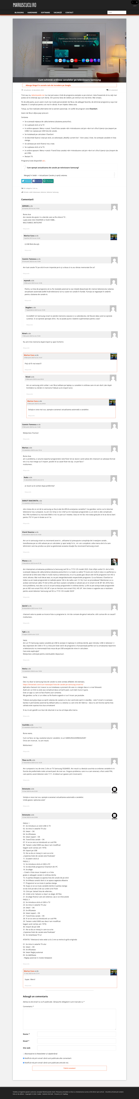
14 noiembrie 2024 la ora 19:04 (32, 671)
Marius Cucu (29, 355)
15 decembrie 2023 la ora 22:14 (34, 480)
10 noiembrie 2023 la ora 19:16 (32, 450)
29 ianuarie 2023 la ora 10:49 (31, 261)
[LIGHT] (135, 2)
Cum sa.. (35, 188)
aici (43, 161)
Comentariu (28, 1006)
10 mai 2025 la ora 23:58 (30, 817)
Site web (26, 1048)
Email (26, 1041)
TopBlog (65, 1094)
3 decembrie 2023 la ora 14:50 (31, 534)
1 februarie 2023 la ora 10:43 (31, 336)
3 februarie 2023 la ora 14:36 (33, 283)
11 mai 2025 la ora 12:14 (31, 973)
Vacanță (58, 12)
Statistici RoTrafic (47, 1094)
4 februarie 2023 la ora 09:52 (35, 379)
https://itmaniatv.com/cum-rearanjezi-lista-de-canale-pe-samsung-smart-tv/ (53, 684)
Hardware (32, 12)
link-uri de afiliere (18, 1094)
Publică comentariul (69, 1068)
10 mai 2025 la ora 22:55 (30, 791)
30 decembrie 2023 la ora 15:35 (32, 608)
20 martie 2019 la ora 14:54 (30, 208)
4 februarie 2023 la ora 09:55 (36, 404)
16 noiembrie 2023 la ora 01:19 (32, 503)
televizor (43, 192)
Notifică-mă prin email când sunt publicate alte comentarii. (48, 1058)
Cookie (39, 1094)
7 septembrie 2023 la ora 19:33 (35, 310)
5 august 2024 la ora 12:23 (30, 634)
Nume (26, 1034)
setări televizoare (34, 192)
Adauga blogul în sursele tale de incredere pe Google (48, 85)
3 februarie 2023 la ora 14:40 (31, 427)
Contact (69, 12)
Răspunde (26, 229)
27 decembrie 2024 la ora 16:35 (32, 762)
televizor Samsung (52, 192)
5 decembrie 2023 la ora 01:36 (31, 563)
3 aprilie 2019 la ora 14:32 (32, 238)
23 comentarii (113, 90)
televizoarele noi (38, 95)
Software (45, 12)
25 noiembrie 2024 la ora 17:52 (32, 727)
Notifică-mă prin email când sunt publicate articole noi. (47, 1063)
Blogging (19, 12)
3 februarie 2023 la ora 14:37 (33, 358)
